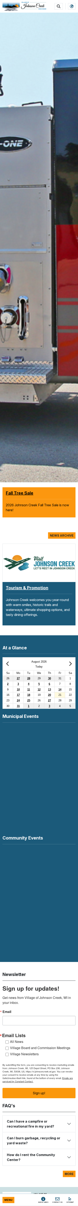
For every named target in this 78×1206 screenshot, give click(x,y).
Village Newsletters (24, 1054)
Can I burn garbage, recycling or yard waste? (33, 1140)
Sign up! (39, 1093)
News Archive (62, 535)
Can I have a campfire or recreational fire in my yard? (30, 1123)
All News (16, 1041)
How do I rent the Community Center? (31, 1157)
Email (6, 1011)
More (69, 1174)
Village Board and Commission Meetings (40, 1047)
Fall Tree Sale (19, 493)
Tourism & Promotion (27, 587)
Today (39, 666)
